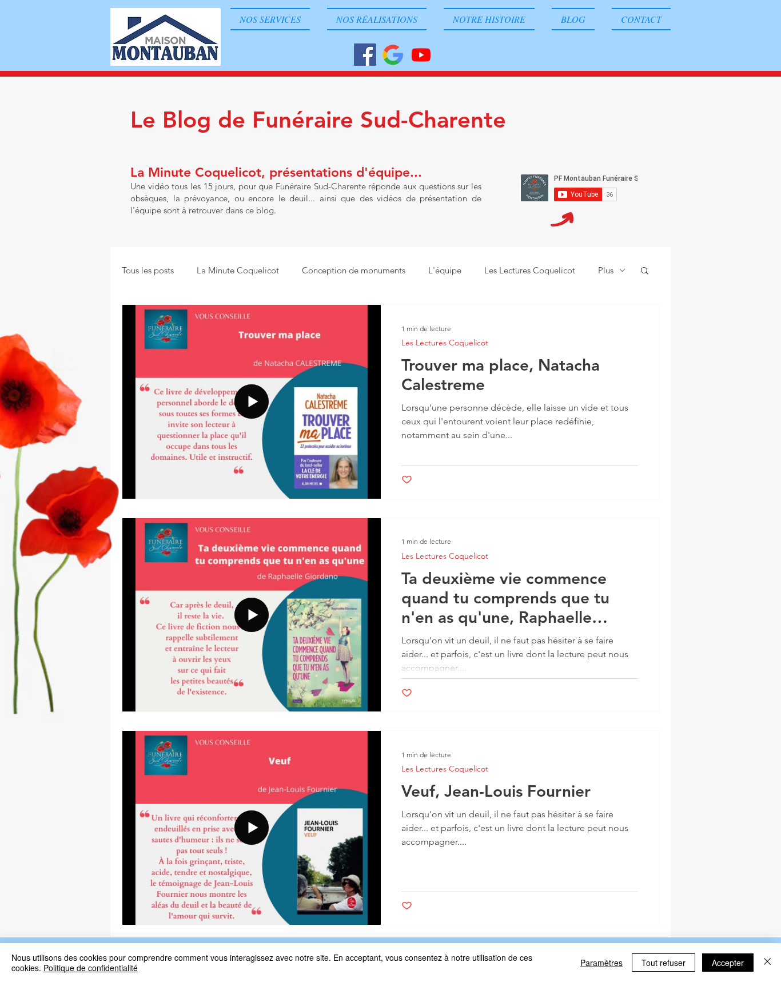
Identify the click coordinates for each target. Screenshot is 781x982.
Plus (605, 270)
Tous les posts (148, 270)
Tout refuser (663, 962)
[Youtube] (421, 54)
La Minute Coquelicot (238, 270)
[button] (644, 271)
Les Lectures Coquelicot (529, 270)
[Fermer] (767, 962)
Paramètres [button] (601, 962)
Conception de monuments (353, 270)
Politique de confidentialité (90, 967)
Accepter (728, 962)
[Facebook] (365, 54)
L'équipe (444, 270)
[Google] (393, 54)
